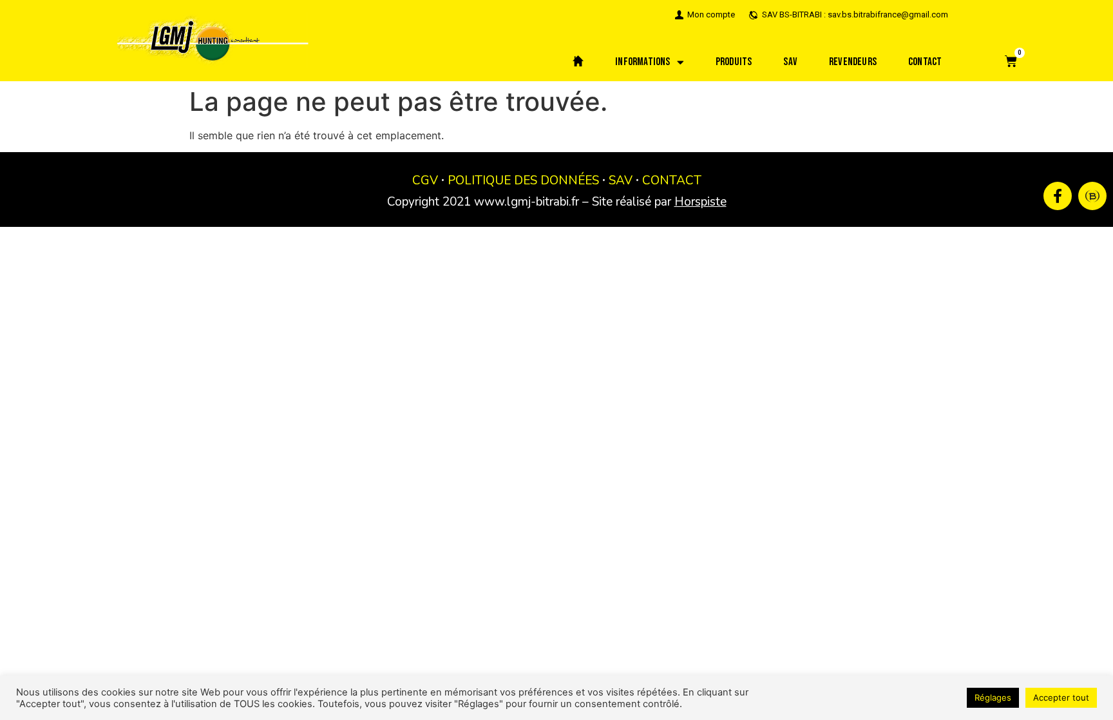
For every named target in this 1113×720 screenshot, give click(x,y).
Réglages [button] (993, 697)
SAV (790, 61)
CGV (425, 180)
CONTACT (671, 180)
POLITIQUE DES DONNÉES (523, 180)
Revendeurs (853, 61)
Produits (734, 61)
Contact (925, 61)
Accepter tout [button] (1061, 697)
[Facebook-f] (1057, 196)
